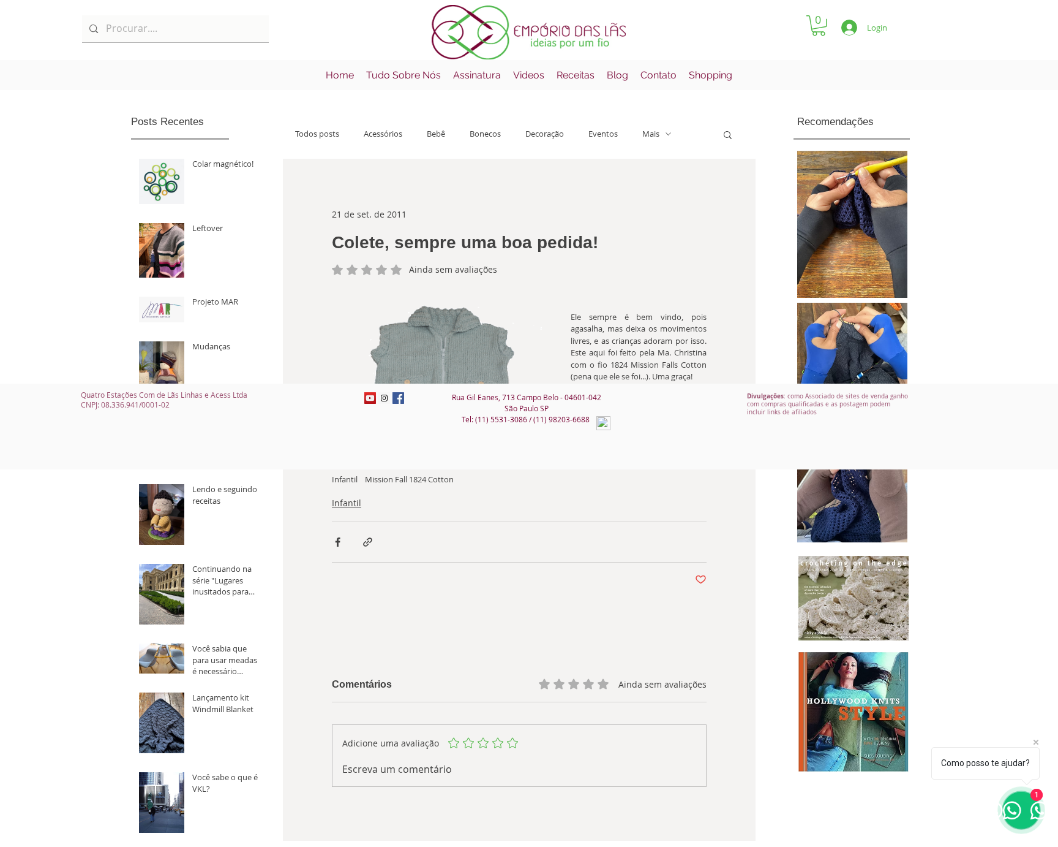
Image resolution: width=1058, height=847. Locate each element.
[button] (818, 25)
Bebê (436, 134)
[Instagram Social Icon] (384, 398)
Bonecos (485, 134)
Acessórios (383, 134)
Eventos (603, 134)
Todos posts (317, 134)
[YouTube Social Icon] (370, 398)
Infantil (345, 479)
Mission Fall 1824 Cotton (409, 479)
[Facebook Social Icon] (398, 398)
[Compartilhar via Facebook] (337, 542)
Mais (650, 134)
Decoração (544, 134)
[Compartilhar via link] (367, 542)
